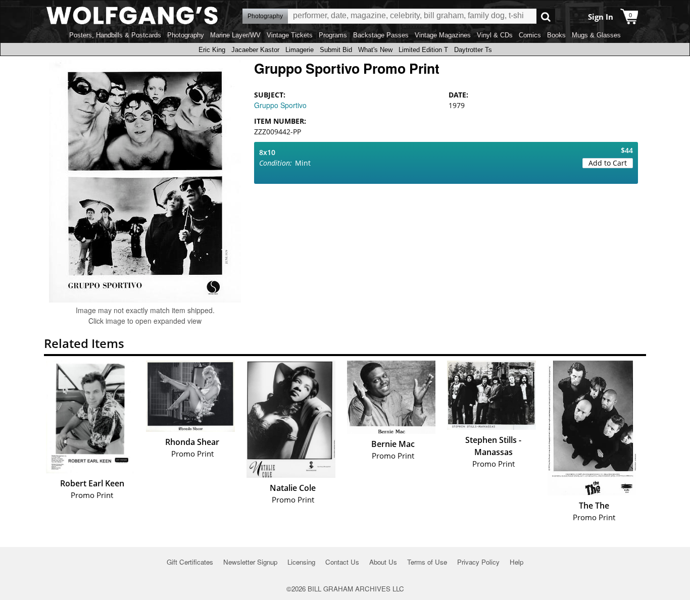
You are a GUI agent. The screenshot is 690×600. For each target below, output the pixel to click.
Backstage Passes (381, 35)
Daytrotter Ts (473, 50)
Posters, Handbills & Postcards (115, 35)
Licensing (301, 562)
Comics (530, 35)
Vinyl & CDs (495, 35)
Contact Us (342, 562)
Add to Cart (607, 163)
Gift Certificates (190, 562)
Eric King (212, 50)
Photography (185, 35)
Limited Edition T (423, 50)
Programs (333, 35)
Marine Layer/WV (235, 35)
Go (545, 16)
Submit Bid (336, 50)
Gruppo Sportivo (280, 105)
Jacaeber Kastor (255, 50)
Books (556, 35)
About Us (383, 562)
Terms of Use (427, 562)
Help (516, 562)
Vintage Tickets (290, 35)
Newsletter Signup (250, 562)
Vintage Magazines (443, 35)
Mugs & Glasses (596, 35)
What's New (375, 50)
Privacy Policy (478, 562)
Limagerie (299, 50)
